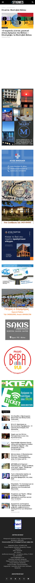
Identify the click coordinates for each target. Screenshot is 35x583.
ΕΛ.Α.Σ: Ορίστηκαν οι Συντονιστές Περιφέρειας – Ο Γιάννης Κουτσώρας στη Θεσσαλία (21, 426)
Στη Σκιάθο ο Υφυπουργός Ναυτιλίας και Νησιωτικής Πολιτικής (20, 417)
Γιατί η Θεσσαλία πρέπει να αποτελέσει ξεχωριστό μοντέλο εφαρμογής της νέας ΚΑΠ (21, 476)
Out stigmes (4, 27)
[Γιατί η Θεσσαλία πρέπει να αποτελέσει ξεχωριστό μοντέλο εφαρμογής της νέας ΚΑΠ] (6, 476)
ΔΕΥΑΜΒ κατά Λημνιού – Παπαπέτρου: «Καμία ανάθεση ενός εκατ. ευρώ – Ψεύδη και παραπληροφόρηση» (22, 466)
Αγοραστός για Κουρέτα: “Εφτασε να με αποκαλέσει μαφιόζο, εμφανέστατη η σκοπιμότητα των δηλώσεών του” (21, 507)
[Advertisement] (17, 67)
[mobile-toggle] (2, 2)
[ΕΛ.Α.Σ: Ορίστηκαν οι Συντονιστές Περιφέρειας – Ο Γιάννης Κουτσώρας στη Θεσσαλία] (6, 426)
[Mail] (15, 579)
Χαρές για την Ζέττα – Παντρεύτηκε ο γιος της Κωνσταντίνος (19, 435)
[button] (32, 2)
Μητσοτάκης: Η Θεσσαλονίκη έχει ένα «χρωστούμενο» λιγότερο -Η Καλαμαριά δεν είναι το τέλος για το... (21, 456)
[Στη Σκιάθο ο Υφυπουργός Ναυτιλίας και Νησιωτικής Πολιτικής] (6, 418)
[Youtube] (28, 579)
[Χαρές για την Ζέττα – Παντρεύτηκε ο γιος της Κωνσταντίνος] (6, 436)
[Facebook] (6, 579)
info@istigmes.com (19, 557)
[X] (24, 579)
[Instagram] (11, 578)
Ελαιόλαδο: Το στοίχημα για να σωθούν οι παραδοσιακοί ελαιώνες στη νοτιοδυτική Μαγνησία (22, 486)
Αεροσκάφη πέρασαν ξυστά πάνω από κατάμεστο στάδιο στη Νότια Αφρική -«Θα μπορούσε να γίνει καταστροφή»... (21, 446)
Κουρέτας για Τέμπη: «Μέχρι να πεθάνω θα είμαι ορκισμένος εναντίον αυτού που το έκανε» (21, 496)
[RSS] (19, 579)
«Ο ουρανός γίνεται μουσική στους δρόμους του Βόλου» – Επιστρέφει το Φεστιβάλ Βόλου (17, 32)
